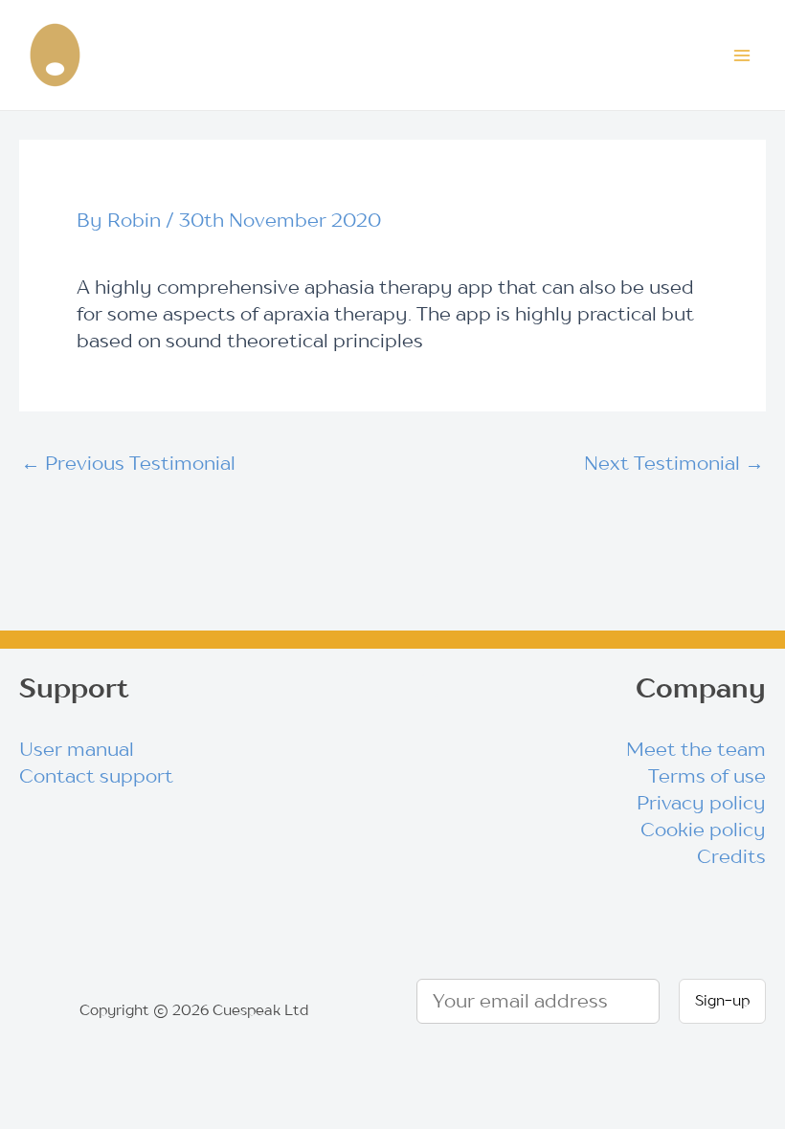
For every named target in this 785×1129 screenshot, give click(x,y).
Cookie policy (703, 829)
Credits (731, 856)
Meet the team (696, 749)
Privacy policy (701, 802)
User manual (76, 749)
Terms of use (707, 775)
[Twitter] (360, 683)
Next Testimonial (674, 463)
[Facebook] (424, 683)
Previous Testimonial (128, 463)
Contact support (96, 775)
